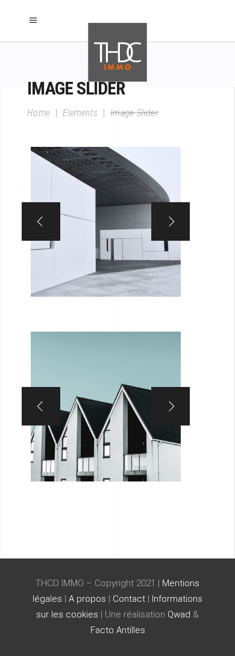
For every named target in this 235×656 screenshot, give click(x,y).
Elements (80, 113)
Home (38, 113)
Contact (129, 598)
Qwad (179, 614)
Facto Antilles (117, 630)
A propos (87, 598)
